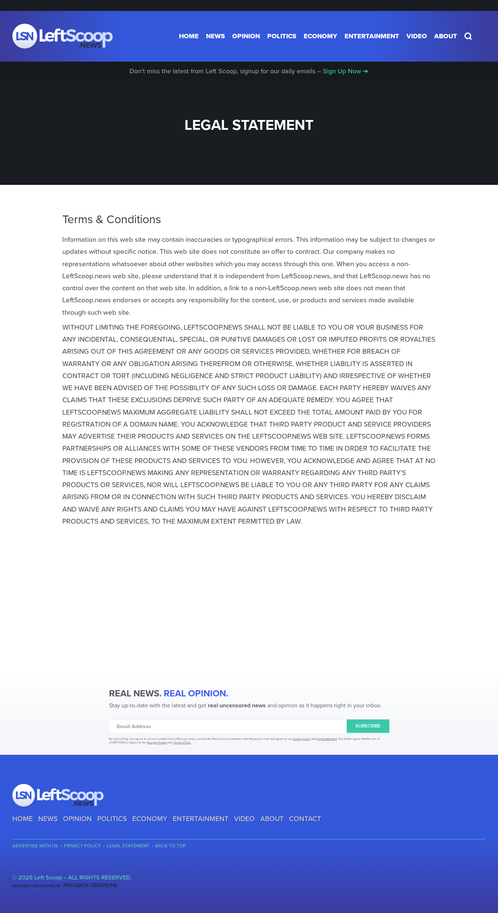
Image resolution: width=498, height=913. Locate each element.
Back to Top (170, 846)
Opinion (246, 36)
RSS (41, 866)
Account (480, 36)
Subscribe (368, 726)
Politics (281, 36)
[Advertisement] (249, 612)
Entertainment (372, 36)
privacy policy (302, 739)
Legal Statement (127, 846)
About (445, 36)
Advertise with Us (35, 846)
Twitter (29, 866)
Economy (320, 36)
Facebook (16, 866)
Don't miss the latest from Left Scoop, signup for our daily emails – (248, 71)
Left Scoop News (62, 36)
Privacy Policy (82, 846)
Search (468, 36)
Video (416, 36)
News (215, 36)
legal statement (327, 739)
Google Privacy (157, 742)
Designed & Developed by (64, 886)
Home (189, 36)
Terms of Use (182, 742)
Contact (305, 819)
